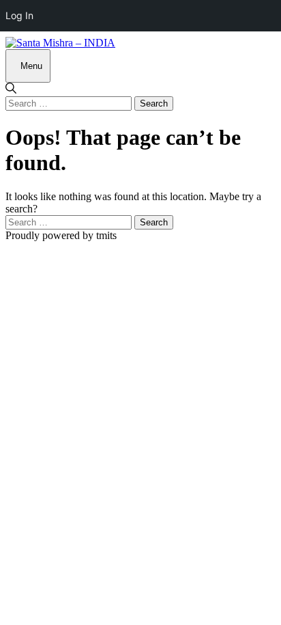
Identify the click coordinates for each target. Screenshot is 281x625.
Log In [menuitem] (19, 15)
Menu (31, 66)
